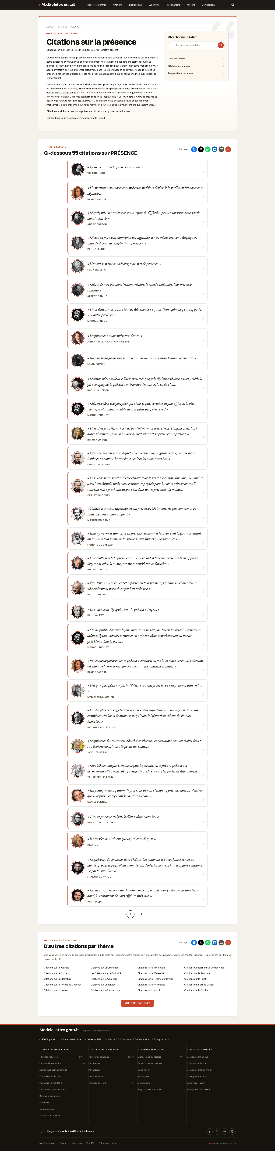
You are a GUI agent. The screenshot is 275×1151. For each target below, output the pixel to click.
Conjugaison (208, 4)
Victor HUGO (96, 173)
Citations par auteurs (196, 65)
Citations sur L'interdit (149, 990)
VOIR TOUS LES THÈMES (137, 1003)
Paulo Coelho (97, 594)
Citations (117, 4)
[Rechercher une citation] (221, 45)
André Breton (97, 224)
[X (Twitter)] (217, 1131)
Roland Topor (97, 569)
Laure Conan (96, 363)
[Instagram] (232, 1131)
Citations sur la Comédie (104, 979)
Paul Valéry (95, 615)
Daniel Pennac (97, 801)
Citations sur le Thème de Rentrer (155, 979)
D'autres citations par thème (79, 946)
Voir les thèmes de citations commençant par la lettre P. (76, 118)
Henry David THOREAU (102, 822)
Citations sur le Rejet (195, 979)
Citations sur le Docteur (56, 973)
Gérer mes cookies (108, 1143)
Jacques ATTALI (97, 752)
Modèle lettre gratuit (58, 5)
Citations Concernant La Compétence (204, 967)
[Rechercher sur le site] (232, 4)
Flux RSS (90, 1143)
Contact (64, 1143)
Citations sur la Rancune (197, 973)
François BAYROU (99, 876)
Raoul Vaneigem (98, 390)
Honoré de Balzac (100, 544)
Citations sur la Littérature (57, 979)
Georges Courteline (101, 727)
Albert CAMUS (97, 296)
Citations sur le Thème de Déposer (62, 984)
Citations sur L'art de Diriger (199, 984)
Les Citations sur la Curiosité (106, 973)
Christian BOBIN (98, 464)
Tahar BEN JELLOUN (100, 777)
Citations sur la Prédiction (151, 967)
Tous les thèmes (196, 58)
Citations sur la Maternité (151, 973)
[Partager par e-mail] (221, 149)
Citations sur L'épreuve (56, 990)
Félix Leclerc (96, 269)
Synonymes (155, 4)
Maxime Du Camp (98, 520)
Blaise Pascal (97, 199)
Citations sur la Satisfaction (105, 990)
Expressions (135, 4)
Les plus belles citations (196, 73)
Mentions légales (47, 1143)
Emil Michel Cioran (100, 696)
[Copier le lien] (228, 149)
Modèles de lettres (96, 4)
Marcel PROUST (98, 320)
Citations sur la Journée (56, 967)
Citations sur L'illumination (104, 967)
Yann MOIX (94, 901)
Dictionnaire (173, 4)
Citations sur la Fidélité (196, 990)
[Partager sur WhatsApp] (208, 149)
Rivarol (92, 844)
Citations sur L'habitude (103, 984)
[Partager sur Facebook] (194, 149)
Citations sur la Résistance (151, 984)
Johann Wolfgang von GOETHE (108, 341)
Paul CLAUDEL (96, 249)
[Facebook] (209, 1131)
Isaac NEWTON (97, 439)
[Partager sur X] (201, 149)
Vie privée (77, 1143)
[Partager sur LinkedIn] (214, 149)
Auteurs (191, 4)
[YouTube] (225, 1131)
